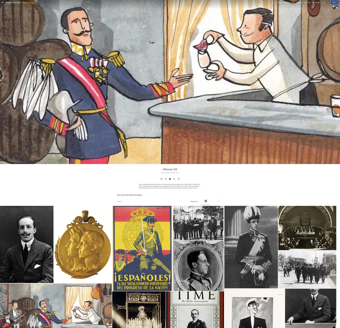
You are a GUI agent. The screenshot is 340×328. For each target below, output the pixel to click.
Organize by (194, 201)
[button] (2, 2)
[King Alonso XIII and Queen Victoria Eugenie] (83, 244)
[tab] (205, 201)
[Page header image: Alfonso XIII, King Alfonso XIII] (170, 82)
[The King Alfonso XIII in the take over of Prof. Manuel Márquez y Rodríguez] (307, 228)
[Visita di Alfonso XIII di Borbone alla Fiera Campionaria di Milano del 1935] (198, 223)
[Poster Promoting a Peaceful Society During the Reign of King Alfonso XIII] (142, 248)
